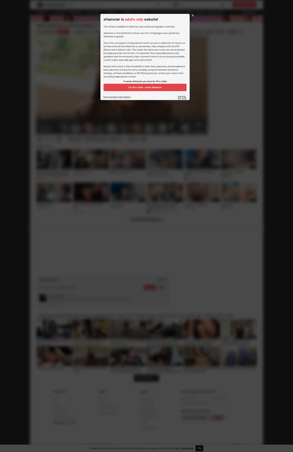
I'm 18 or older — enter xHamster (145, 87)
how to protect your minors (117, 97)
